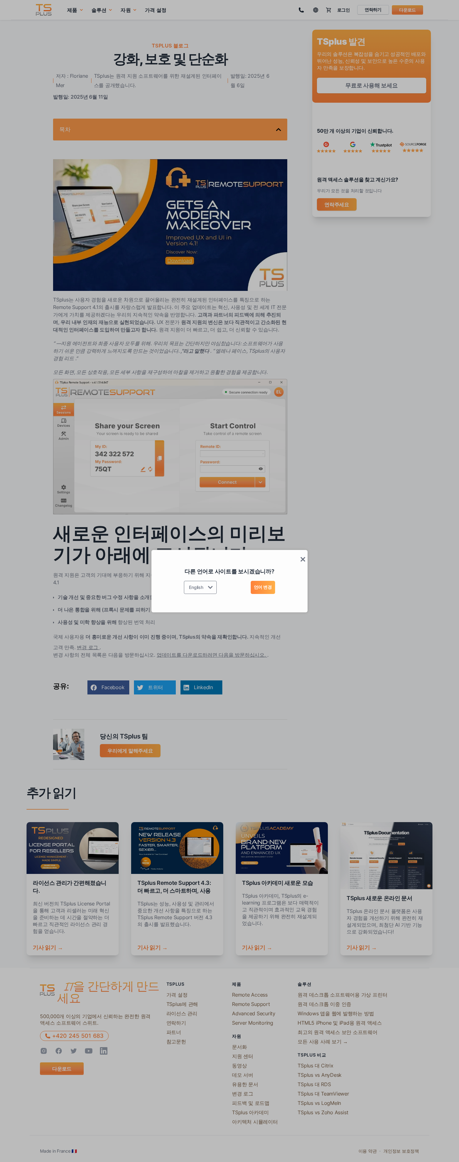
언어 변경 (263, 587)
